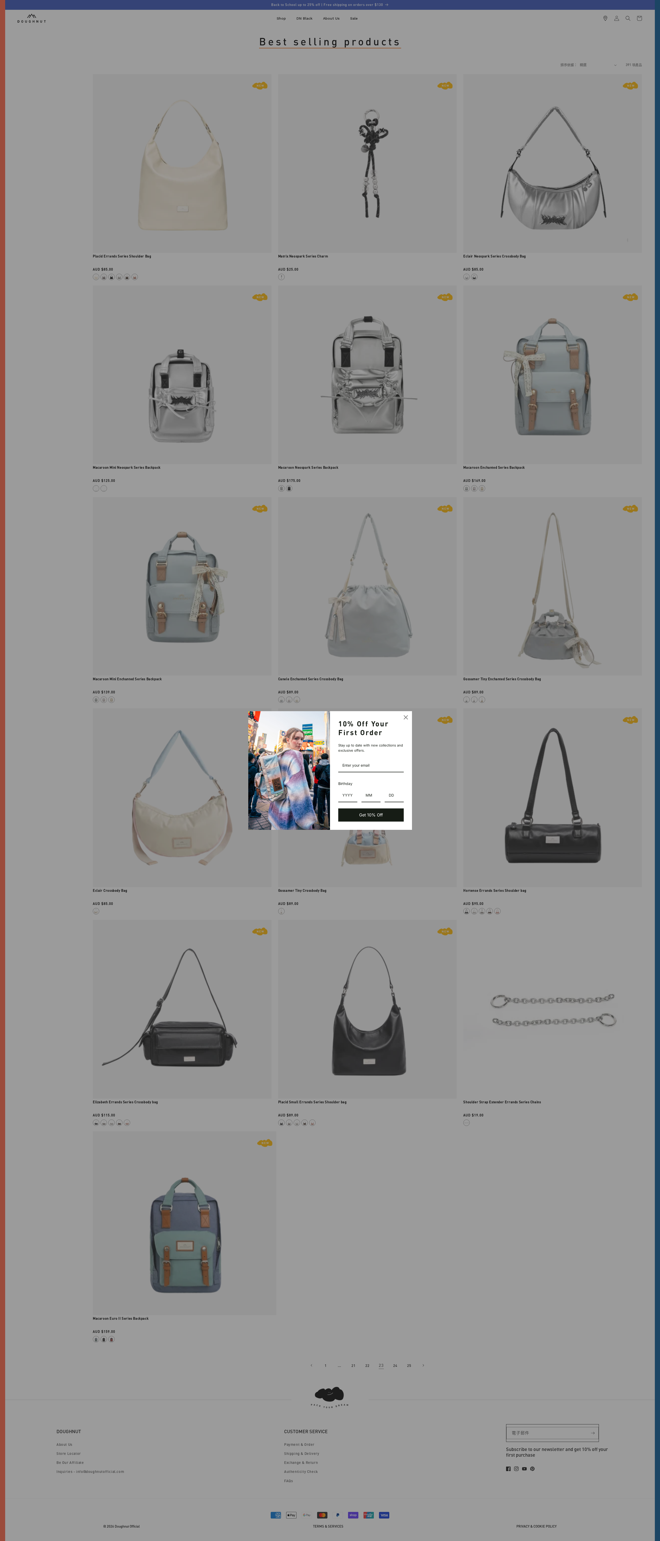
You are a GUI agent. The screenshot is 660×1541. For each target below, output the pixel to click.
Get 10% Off (371, 814)
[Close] (406, 717)
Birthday (345, 783)
